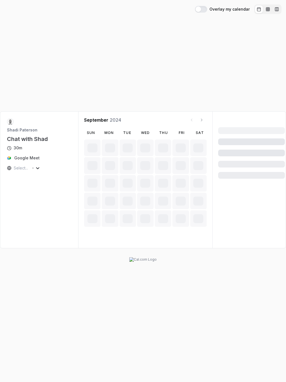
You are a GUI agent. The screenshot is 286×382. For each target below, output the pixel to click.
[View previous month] (192, 120)
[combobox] (14, 168)
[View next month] (202, 120)
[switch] (201, 9)
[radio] (259, 9)
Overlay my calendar (229, 9)
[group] (268, 9)
